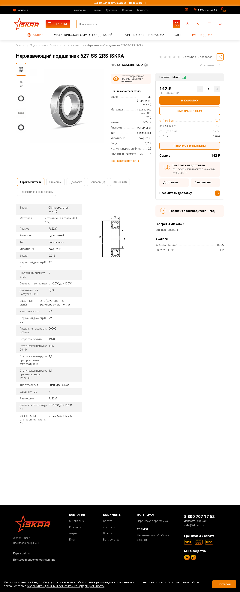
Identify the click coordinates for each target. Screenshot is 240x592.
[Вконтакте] (187, 557)
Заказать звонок (195, 521)
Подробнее (135, 3)
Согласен (224, 584)
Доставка (111, 9)
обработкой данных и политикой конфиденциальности (65, 586)
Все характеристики (123, 160)
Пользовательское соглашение (34, 559)
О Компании (77, 521)
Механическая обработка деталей (83, 34)
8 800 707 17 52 (207, 9)
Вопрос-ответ (112, 539)
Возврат (127, 9)
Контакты (142, 9)
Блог (178, 34)
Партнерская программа (143, 34)
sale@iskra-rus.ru (186, 10)
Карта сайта (21, 553)
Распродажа (202, 34)
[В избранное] (220, 65)
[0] (199, 23)
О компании (78, 9)
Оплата (96, 9)
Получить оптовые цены (189, 145)
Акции (38, 34)
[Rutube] (193, 557)
